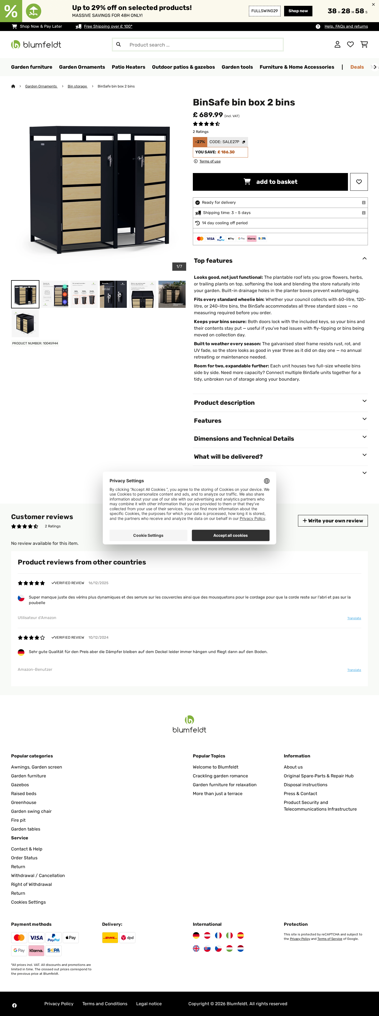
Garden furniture (28, 775)
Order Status (24, 857)
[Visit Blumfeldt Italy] (229, 935)
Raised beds (23, 793)
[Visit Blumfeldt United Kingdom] (196, 948)
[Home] (18, 86)
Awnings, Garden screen (36, 767)
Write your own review (335, 521)
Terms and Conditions (104, 1003)
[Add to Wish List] (359, 182)
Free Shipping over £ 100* (108, 26)
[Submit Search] (118, 44)
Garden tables (25, 829)
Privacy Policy (300, 939)
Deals (357, 67)
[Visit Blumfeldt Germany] (196, 935)
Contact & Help (26, 849)
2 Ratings (201, 132)
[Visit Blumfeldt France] (218, 935)
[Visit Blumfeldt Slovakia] (207, 948)
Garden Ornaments (41, 86)
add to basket (276, 181)
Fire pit (18, 820)
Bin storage (78, 86)
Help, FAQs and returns (346, 26)
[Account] (337, 45)
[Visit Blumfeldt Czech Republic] (218, 948)
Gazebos (20, 784)
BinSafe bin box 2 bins (116, 86)
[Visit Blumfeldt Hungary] (229, 948)
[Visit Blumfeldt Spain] (240, 935)
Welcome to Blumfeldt (215, 767)
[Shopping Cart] (364, 45)
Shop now (298, 11)
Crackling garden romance (220, 775)
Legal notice (149, 1003)
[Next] (375, 67)
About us (293, 767)
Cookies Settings (28, 902)
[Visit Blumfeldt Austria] (207, 935)
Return (18, 866)
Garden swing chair (31, 811)
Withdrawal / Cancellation (38, 875)
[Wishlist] (350, 45)
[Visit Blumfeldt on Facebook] (14, 1005)
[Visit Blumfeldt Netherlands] (240, 948)
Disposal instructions (305, 784)
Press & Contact (300, 793)
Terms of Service (329, 939)
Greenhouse (23, 802)
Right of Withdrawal (31, 884)
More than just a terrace (217, 793)
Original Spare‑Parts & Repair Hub (319, 775)
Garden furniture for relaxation (225, 784)
